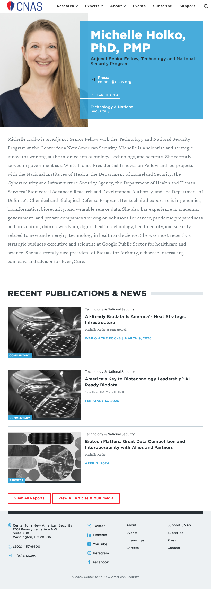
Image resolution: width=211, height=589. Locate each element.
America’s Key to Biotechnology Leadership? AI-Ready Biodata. (138, 382)
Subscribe (175, 533)
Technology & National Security (113, 109)
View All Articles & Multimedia (89, 500)
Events (131, 533)
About (131, 525)
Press (172, 540)
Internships (135, 540)
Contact (174, 548)
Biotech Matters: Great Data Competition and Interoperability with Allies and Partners (135, 444)
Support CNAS (179, 525)
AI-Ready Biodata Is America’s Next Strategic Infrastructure (135, 319)
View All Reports (32, 500)
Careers (132, 548)
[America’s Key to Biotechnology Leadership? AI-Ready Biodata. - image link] (44, 394)
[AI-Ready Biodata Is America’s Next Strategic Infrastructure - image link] (44, 331)
